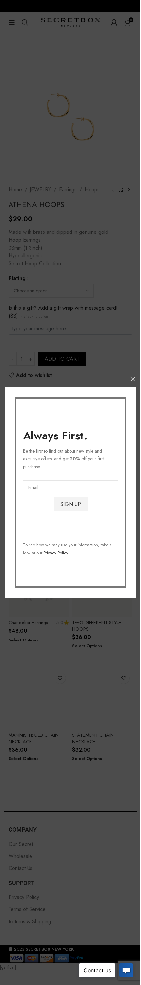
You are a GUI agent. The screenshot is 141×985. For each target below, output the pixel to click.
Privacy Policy (56, 553)
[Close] (133, 379)
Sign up (70, 504)
